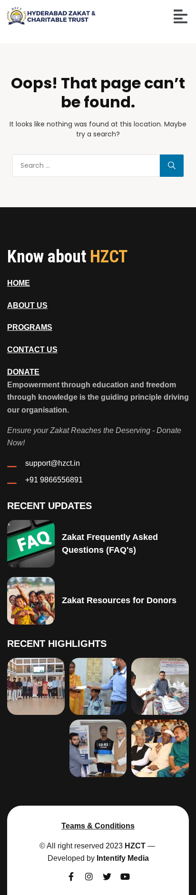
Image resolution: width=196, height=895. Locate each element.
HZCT (135, 846)
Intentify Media (123, 858)
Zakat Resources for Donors (119, 600)
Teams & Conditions (98, 826)
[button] (180, 17)
